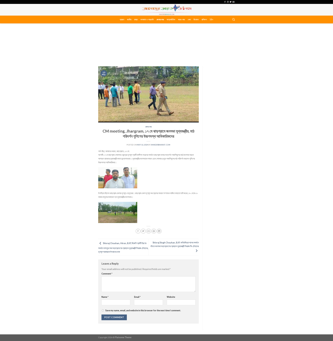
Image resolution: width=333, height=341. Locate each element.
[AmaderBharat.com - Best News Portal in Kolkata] (166, 10)
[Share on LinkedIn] (159, 231)
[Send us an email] (233, 2)
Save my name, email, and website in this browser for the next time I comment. (143, 310)
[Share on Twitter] (143, 231)
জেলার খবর (160, 19)
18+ (211, 19)
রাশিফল (204, 19)
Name (104, 297)
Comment (106, 273)
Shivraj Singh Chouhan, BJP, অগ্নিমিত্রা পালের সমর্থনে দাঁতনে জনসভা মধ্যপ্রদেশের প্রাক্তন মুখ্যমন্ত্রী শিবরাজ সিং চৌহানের (175, 244)
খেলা (189, 19)
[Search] (233, 19)
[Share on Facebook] (138, 231)
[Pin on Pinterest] (153, 231)
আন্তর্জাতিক (171, 19)
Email (137, 297)
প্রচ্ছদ (122, 19)
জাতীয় (129, 19)
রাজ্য (136, 19)
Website (171, 297)
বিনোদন (196, 19)
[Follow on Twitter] (230, 2)
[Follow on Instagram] (228, 2)
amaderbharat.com (160, 145)
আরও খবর (181, 19)
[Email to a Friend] (148, 231)
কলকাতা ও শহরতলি (147, 19)
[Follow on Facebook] (225, 2)
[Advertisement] (166, 43)
